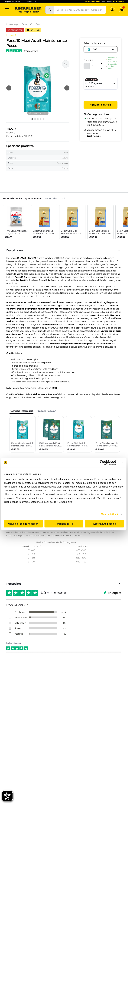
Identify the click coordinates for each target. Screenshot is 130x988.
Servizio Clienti (30, 2)
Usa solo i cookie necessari (23, 523)
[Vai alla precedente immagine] (8, 87)
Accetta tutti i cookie (104, 523)
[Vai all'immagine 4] (41, 119)
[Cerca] (50, 10)
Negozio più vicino (12, 2)
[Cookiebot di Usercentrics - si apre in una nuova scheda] (102, 462)
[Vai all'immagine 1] (32, 119)
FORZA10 (11, 35)
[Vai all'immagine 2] (35, 119)
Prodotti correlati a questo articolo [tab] (22, 198)
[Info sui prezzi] (32, 136)
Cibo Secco (36, 24)
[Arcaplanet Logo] (28, 10)
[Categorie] (7, 10)
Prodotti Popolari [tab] (55, 198)
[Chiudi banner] (123, 462)
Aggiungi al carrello (100, 104)
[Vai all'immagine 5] (43, 119)
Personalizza (62, 523)
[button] (37, 88)
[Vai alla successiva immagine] (66, 87)
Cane (24, 24)
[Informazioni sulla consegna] (103, 124)
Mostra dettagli (109, 514)
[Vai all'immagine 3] (38, 119)
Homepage (12, 24)
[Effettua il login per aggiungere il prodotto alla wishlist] (65, 64)
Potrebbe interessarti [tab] (21, 410)
